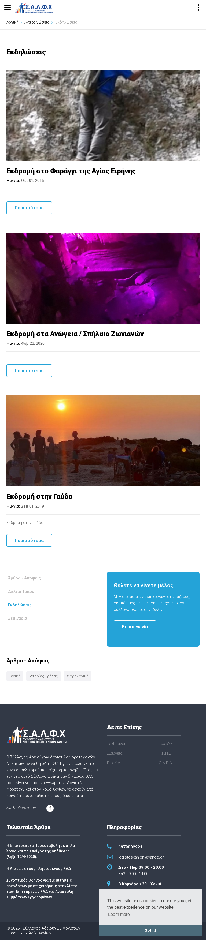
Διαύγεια (114, 753)
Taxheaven (116, 743)
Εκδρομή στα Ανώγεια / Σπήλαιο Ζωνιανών (75, 334)
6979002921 (130, 847)
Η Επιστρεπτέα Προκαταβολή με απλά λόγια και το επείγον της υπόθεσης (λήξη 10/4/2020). (40, 851)
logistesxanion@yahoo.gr (141, 857)
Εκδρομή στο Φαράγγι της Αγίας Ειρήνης (71, 171)
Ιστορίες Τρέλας (43, 676)
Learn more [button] (119, 914)
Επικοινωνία (135, 626)
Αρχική (12, 22)
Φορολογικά (78, 676)
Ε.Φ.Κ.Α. (114, 763)
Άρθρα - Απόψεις (24, 578)
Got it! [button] (150, 930)
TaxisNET (167, 743)
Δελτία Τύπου (21, 591)
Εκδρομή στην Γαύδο (39, 496)
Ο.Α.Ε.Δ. (166, 763)
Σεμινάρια (17, 618)
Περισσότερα (29, 207)
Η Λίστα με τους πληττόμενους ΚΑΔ (38, 868)
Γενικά (14, 676)
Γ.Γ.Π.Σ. (165, 753)
